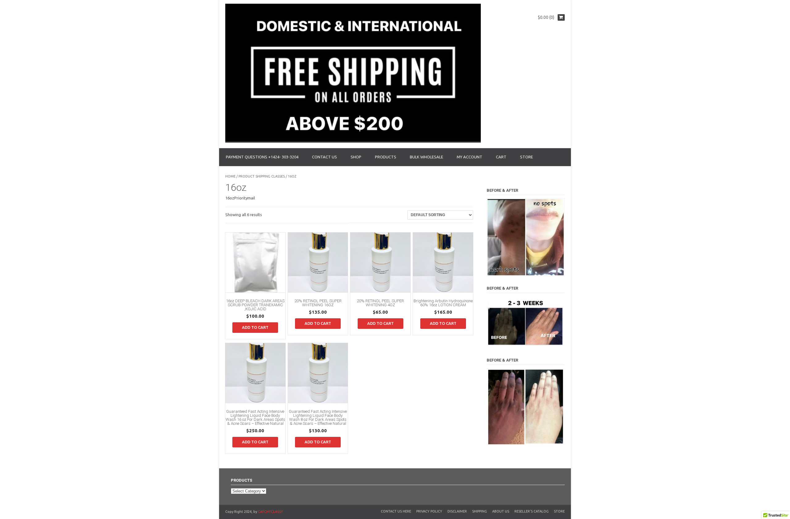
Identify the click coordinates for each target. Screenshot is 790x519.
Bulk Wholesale (426, 157)
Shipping (479, 511)
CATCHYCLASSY (270, 511)
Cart (501, 157)
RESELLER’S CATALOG (531, 511)
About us (500, 511)
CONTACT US (324, 157)
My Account (469, 157)
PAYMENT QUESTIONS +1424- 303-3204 (262, 157)
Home (230, 176)
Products (385, 157)
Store (559, 511)
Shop (356, 157)
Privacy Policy (429, 511)
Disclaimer (457, 511)
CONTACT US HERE (396, 511)
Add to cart (255, 327)
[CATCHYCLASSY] (353, 141)
